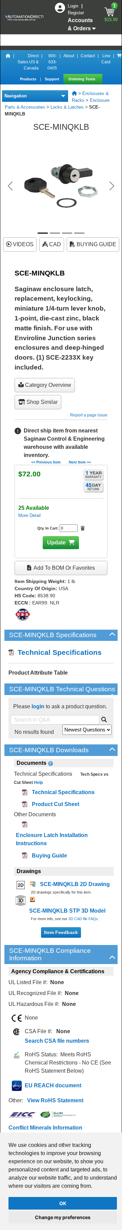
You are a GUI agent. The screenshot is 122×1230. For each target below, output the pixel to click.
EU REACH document (53, 1085)
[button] (10, 186)
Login (74, 6)
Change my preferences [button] (62, 1217)
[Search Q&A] (104, 718)
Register (76, 12)
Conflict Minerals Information (45, 1128)
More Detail (29, 515)
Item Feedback (61, 932)
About (68, 55)
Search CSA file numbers (57, 1041)
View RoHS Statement (55, 1100)
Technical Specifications (58, 652)
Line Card (105, 58)
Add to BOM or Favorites (64, 568)
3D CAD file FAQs (83, 919)
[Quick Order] (119, 62)
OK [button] (62, 1203)
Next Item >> (80, 462)
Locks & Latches (67, 107)
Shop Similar (41, 402)
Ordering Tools (82, 79)
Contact (88, 55)
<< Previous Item (46, 462)
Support (52, 79)
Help (38, 782)
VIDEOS (23, 244)
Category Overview (47, 385)
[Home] (8, 62)
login (38, 706)
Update (56, 543)
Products (28, 79)
